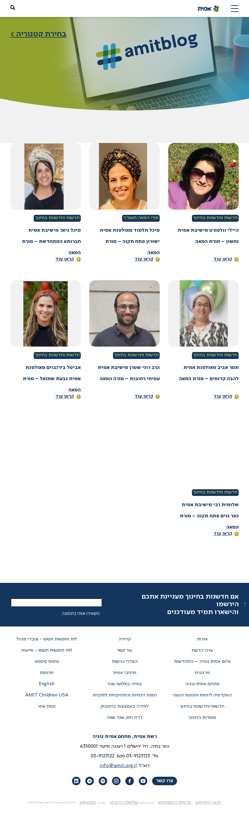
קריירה (124, 639)
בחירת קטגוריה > (38, 34)
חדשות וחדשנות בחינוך (215, 217)
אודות (202, 639)
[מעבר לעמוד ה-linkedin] (76, 781)
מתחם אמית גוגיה (202, 684)
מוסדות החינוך (202, 717)
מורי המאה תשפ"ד (141, 217)
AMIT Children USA (46, 695)
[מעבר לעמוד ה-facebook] (129, 781)
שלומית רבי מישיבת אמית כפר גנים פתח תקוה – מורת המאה (209, 516)
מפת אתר (47, 706)
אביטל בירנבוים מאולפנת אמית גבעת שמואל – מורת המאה (52, 379)
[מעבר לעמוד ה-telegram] (89, 781)
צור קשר (124, 650)
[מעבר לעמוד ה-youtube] (143, 781)
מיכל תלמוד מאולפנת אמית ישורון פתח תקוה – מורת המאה (130, 241)
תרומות (46, 672)
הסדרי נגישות (125, 661)
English (46, 684)
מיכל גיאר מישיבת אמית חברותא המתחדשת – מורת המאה (51, 241)
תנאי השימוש (208, 802)
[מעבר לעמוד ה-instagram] (116, 781)
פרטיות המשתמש (174, 802)
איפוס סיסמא (47, 661)
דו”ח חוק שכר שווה (124, 717)
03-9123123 (138, 756)
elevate (88, 802)
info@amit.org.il (118, 765)
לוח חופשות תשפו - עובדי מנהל (46, 639)
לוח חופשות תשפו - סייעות (46, 650)
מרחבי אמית (124, 672)
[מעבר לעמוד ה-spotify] (103, 781)
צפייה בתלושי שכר (124, 684)
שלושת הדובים (124, 802)
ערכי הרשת (202, 650)
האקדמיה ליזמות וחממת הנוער (202, 695)
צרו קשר (164, 781)
